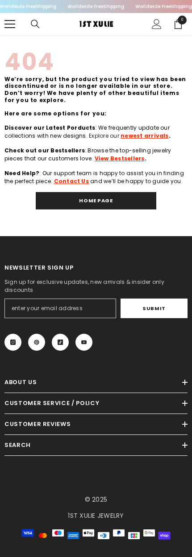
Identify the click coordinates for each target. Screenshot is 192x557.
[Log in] (157, 24)
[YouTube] (83, 342)
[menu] (9, 24)
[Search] (35, 24)
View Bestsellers (120, 158)
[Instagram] (12, 342)
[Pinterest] (36, 342)
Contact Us (71, 181)
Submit (153, 308)
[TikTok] (60, 342)
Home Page (96, 200)
